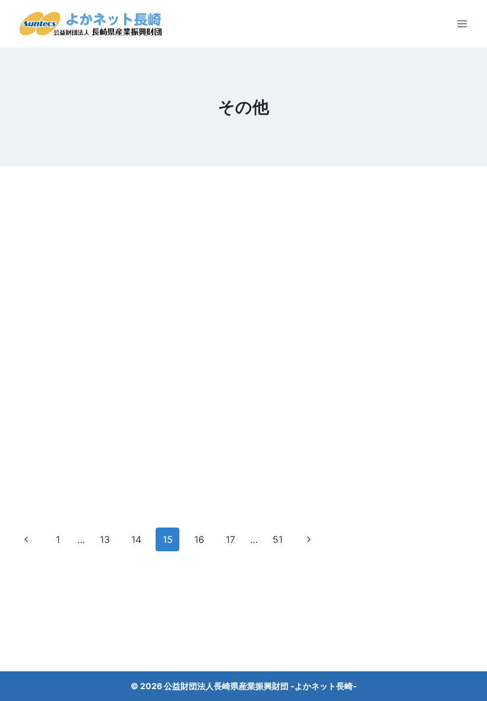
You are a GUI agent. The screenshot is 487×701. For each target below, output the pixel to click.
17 (230, 539)
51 (278, 539)
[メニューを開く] (462, 23)
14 (136, 539)
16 (199, 539)
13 (105, 539)
